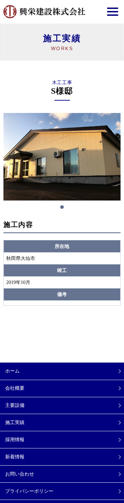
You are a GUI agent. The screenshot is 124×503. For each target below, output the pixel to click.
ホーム (12, 371)
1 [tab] (62, 207)
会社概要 (14, 388)
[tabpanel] (62, 157)
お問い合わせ (19, 474)
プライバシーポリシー (29, 491)
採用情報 (14, 439)
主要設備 (14, 405)
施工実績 (14, 422)
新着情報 (14, 456)
